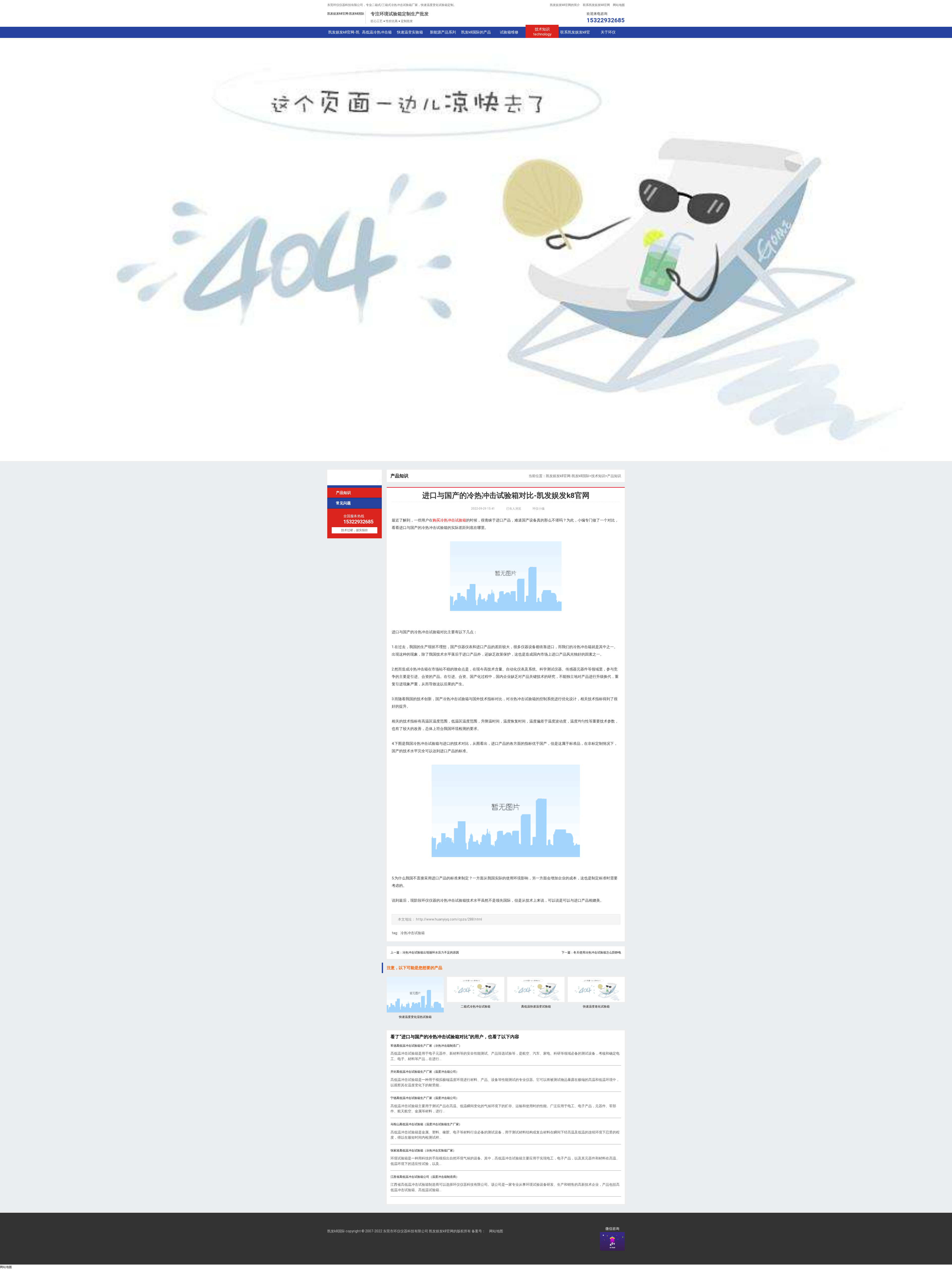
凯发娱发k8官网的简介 (565, 5)
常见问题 (341, 503)
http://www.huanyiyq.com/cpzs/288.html (449, 919)
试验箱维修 (509, 32)
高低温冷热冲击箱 (377, 32)
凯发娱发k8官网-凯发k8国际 (345, 13)
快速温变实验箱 (410, 32)
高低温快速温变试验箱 (536, 1006)
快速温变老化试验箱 (596, 1006)
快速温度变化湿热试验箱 (415, 1017)
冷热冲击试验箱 (412, 933)
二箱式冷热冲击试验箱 (475, 1006)
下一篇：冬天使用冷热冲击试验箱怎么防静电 (591, 952)
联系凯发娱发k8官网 (596, 5)
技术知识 (542, 31)
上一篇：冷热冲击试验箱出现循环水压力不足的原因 (424, 952)
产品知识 (341, 492)
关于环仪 (608, 32)
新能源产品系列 (443, 32)
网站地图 (619, 5)
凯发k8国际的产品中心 (476, 34)
